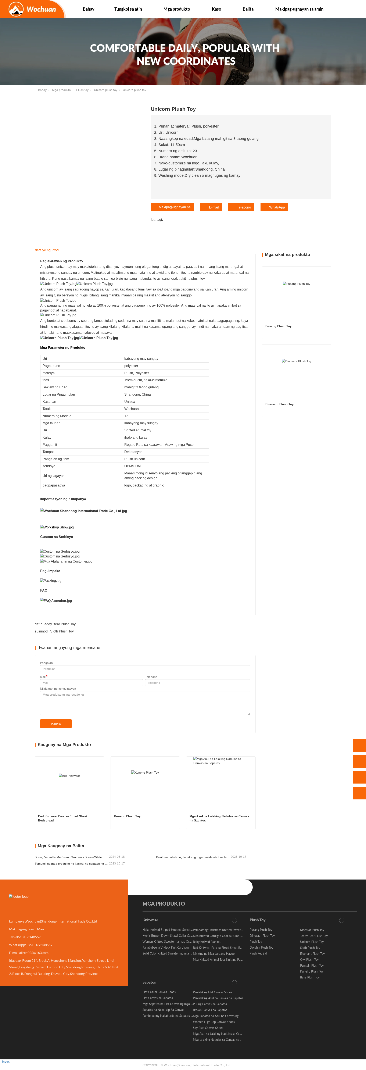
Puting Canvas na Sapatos (210, 1004)
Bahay (88, 8)
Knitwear (150, 920)
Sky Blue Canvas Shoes (208, 1028)
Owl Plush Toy (309, 959)
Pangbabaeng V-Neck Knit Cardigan (166, 947)
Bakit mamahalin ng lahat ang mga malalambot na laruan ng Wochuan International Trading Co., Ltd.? (193, 857)
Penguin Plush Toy (312, 965)
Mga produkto (61, 90)
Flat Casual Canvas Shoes (159, 992)
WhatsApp (277, 207)
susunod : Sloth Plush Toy (54, 631)
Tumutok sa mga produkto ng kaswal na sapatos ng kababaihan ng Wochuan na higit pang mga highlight (71, 863)
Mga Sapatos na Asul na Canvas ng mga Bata (222, 1016)
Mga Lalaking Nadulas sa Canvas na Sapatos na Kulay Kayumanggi (236, 1039)
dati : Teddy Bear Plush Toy (55, 624)
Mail (43, 676)
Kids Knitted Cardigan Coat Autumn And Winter (224, 936)
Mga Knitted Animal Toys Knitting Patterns (220, 959)
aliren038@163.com (34, 952)
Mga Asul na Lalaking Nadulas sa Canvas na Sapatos (220, 818)
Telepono (244, 207)
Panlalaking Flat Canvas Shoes (212, 992)
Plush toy (82, 90)
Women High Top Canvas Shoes (214, 1022)
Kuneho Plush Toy (127, 816)
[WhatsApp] (359, 745)
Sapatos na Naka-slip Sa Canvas (163, 1010)
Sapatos (149, 982)
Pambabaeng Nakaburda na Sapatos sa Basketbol (175, 1015)
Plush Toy (258, 920)
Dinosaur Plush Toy (279, 404)
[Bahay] (33, 9)
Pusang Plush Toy (278, 326)
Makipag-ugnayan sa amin (299, 8)
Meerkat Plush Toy (312, 930)
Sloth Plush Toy (310, 947)
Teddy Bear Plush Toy (314, 936)
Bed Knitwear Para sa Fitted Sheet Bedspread (63, 818)
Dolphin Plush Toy (261, 947)
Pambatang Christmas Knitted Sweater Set (220, 930)
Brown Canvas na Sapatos (210, 1010)
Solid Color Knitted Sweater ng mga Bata (169, 953)
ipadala (56, 723)
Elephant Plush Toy (312, 953)
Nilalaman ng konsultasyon (58, 688)
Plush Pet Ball (258, 953)
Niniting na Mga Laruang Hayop (214, 953)
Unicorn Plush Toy (312, 942)
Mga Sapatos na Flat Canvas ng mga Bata (170, 1004)
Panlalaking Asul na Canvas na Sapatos (218, 998)
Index (6, 1061)
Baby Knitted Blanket (206, 942)
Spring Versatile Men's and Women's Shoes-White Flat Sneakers (71, 857)
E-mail (214, 207)
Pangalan (46, 662)
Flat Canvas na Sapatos (158, 998)
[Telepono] (359, 761)
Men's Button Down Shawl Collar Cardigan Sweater (176, 935)
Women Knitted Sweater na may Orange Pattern (174, 941)
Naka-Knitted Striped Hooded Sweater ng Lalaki (174, 929)
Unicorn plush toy (105, 90)
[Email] (359, 777)
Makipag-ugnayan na (175, 207)
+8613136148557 (27, 937)
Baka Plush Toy (310, 977)
